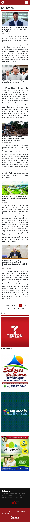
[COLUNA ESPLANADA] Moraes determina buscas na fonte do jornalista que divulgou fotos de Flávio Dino (15, 263)
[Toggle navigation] (26, 2)
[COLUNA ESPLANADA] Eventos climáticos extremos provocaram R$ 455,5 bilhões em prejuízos (14, 138)
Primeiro (6, 305)
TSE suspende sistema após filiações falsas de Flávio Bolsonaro (14, 82)
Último (22, 308)
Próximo (16, 308)
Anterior (13, 305)
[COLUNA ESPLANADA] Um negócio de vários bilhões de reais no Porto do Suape (14, 198)
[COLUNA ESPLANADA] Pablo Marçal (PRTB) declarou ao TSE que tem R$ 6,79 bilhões (14, 29)
